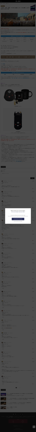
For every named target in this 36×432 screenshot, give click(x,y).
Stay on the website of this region (18, 221)
